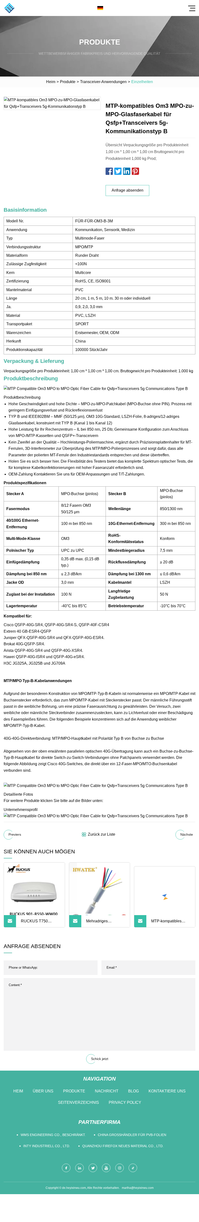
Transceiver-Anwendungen (103, 82)
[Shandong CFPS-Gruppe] (9, 8)
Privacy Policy (125, 1102)
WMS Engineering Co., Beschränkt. (53, 1135)
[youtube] (106, 1168)
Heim (50, 82)
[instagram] (119, 1168)
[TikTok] (133, 1168)
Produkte (67, 82)
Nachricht (106, 1091)
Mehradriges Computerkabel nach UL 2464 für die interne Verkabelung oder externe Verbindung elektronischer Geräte (104, 923)
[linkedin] (79, 1168)
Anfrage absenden (127, 190)
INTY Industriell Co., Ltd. (46, 1146)
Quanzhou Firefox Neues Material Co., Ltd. (123, 1146)
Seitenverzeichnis (78, 1102)
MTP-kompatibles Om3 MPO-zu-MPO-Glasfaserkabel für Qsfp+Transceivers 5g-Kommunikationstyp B (170, 923)
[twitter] (93, 1168)
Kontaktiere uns (167, 1091)
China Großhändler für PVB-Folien (132, 1135)
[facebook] (66, 1168)
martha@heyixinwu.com (138, 1188)
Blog (133, 1091)
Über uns (43, 1091)
